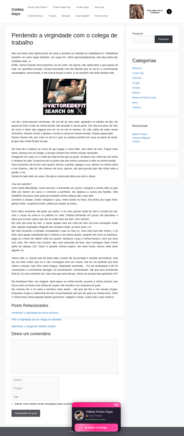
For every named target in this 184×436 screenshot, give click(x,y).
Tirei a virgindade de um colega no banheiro (37, 319)
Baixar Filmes (139, 134)
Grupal (135, 83)
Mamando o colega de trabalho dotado (34, 326)
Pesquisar (137, 33)
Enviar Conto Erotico (37, 7)
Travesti (52, 16)
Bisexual (66, 16)
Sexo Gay (99, 7)
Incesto (136, 87)
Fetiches (136, 78)
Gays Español (82, 16)
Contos (136, 141)
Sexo (135, 102)
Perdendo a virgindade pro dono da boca (35, 312)
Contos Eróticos (35, 16)
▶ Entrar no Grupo (96, 427)
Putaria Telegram (141, 137)
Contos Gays (82, 7)
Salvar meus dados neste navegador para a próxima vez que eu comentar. (57, 403)
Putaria (136, 92)
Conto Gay (138, 73)
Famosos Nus (101, 16)
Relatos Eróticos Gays (144, 97)
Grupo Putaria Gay (62, 7)
